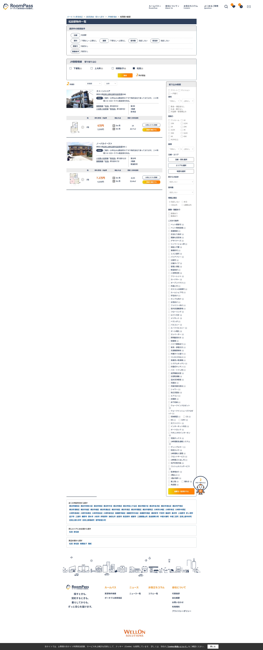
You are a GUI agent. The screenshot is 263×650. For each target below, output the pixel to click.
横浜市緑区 (94, 509)
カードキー (176, 279)
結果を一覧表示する (181, 491)
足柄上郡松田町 (109, 94)
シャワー (175, 389)
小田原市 (181, 513)
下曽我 (78, 68)
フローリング (177, 311)
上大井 (99, 68)
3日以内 (174, 205)
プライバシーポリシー (181, 611)
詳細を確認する (151, 130)
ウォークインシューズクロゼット (180, 412)
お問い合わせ (178, 602)
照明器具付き (177, 337)
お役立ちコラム (191, 7)
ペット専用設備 (178, 228)
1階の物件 (176, 478)
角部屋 (174, 484)
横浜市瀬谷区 (105, 509)
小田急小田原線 (102, 109)
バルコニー (176, 324)
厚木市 (90, 516)
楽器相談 (175, 231)
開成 (90, 543)
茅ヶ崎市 (189, 513)
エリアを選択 (181, 165)
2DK (185, 126)
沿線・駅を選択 (181, 159)
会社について (171, 7)
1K (184, 120)
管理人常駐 (176, 266)
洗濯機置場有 (177, 350)
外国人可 (175, 286)
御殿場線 (99, 106)
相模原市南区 (145, 513)
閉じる (213, 646)
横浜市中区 (108, 506)
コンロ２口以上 (178, 357)
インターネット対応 (180, 426)
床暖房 (174, 399)
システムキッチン (179, 363)
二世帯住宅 (176, 273)
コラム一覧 (153, 593)
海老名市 (112, 516)
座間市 (119, 516)
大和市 (97, 516)
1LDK (185, 123)
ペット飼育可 (177, 224)
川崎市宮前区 (97, 513)
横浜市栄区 (116, 509)
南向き (188, 481)
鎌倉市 (168, 513)
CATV (184, 420)
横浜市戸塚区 (177, 506)
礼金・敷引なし (177, 109)
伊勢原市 (104, 516)
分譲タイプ (176, 263)
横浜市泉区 (125, 509)
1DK (172, 123)
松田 (140, 68)
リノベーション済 (179, 244)
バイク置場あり (178, 344)
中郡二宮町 (174, 516)
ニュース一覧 (135, 593)
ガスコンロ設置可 (179, 289)
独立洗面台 (176, 392)
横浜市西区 (98, 506)
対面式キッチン (178, 366)
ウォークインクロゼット (179, 406)
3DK (172, 133)
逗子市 (71, 516)
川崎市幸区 (169, 509)
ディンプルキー (178, 447)
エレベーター (177, 334)
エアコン (175, 396)
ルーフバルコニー (179, 328)
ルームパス (154, 7)
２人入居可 (176, 253)
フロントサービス (179, 456)
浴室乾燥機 (176, 376)
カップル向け (177, 299)
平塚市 (161, 513)
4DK (185, 136)
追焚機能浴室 (177, 373)
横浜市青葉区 (136, 509)
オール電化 (176, 331)
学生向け (175, 295)
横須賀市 (154, 513)
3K (184, 130)
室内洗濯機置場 (178, 308)
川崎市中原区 (180, 509)
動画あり (174, 216)
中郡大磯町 (164, 516)
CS (188, 416)
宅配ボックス (177, 438)
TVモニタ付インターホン (179, 434)
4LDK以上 (174, 139)
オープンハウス (178, 282)
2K (172, 126)
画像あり (174, 213)
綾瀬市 (133, 516)
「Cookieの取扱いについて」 (177, 647)
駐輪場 (174, 341)
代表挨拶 (176, 593)
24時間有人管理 (178, 453)
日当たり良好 (177, 234)
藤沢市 (174, 513)
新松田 (112, 109)
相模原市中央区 (133, 513)
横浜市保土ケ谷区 (130, 506)
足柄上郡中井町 (186, 516)
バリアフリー (177, 257)
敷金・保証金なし (178, 106)
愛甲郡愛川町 (101, 520)
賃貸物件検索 (110, 593)
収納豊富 (175, 416)
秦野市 (84, 516)
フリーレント (177, 276)
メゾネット (176, 318)
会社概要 (176, 597)
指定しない (175, 202)
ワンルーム (175, 120)
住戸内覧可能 (177, 463)
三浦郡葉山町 (142, 516)
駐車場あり (176, 472)
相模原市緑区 (120, 513)
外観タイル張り (178, 354)
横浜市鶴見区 (74, 506)
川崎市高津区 (74, 513)
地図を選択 (181, 171)
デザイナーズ (177, 240)
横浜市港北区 (166, 506)
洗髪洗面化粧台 (178, 386)
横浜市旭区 (85, 509)
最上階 (174, 481)
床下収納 (175, 402)
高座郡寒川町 (154, 516)
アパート (174, 90)
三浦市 (78, 516)
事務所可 (175, 250)
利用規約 (176, 606)
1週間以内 (187, 205)
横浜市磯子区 (143, 506)
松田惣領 (118, 94)
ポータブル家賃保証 (113, 597)
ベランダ (175, 321)
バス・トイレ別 (178, 370)
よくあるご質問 (211, 7)
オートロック (177, 429)
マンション (185, 90)
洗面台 (174, 383)
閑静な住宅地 (177, 237)
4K (172, 136)
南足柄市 (126, 516)
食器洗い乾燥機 (178, 360)
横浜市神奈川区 (87, 506)
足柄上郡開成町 (88, 520)
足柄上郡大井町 (75, 520)
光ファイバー (177, 423)
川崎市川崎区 (159, 509)
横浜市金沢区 (154, 506)
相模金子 (121, 68)
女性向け (175, 302)
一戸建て (174, 93)
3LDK (185, 133)
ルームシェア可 (178, 292)
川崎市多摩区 (86, 513)
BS (173, 420)
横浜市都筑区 (148, 509)
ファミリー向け (178, 305)
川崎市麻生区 (109, 513)
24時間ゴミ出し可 (179, 460)
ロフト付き (176, 315)
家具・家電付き (178, 347)
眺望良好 (175, 270)
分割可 (174, 260)
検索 (125, 75)
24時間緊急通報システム (179, 442)
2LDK (173, 130)
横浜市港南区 (74, 509)
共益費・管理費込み (178, 111)
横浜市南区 (117, 506)
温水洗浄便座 (177, 379)
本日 (185, 202)
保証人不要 (176, 247)
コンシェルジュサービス (179, 467)
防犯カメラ (176, 450)
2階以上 (175, 475)
